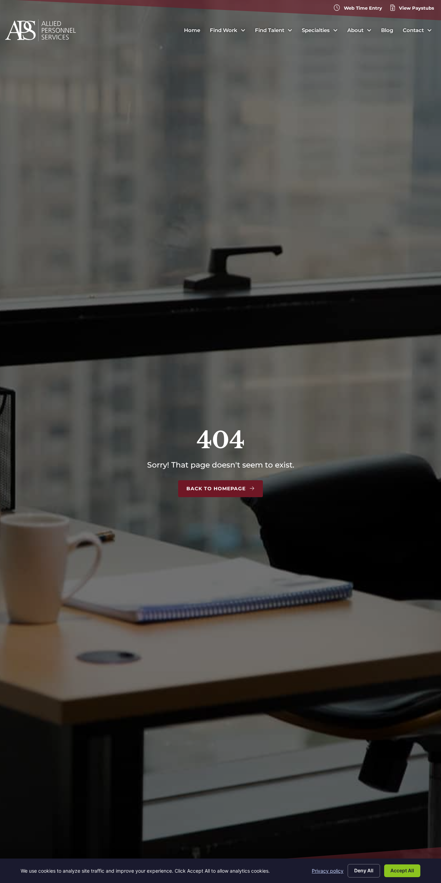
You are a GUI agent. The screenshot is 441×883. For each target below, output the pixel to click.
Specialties (316, 30)
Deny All (363, 870)
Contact (413, 30)
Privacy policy (327, 871)
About (355, 30)
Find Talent (269, 30)
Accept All (402, 870)
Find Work (223, 30)
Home (192, 30)
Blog (387, 30)
